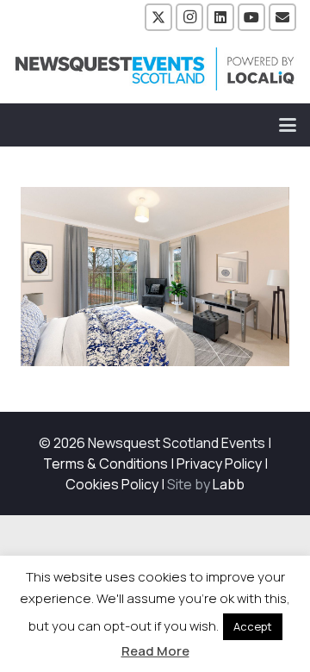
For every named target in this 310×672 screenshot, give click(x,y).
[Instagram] (189, 17)
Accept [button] (252, 626)
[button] (287, 125)
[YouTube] (251, 17)
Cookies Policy (111, 484)
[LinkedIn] (220, 17)
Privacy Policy (219, 463)
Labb (229, 484)
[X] (158, 17)
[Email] (282, 17)
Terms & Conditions (105, 463)
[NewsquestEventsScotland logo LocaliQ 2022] (155, 68)
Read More (155, 651)
